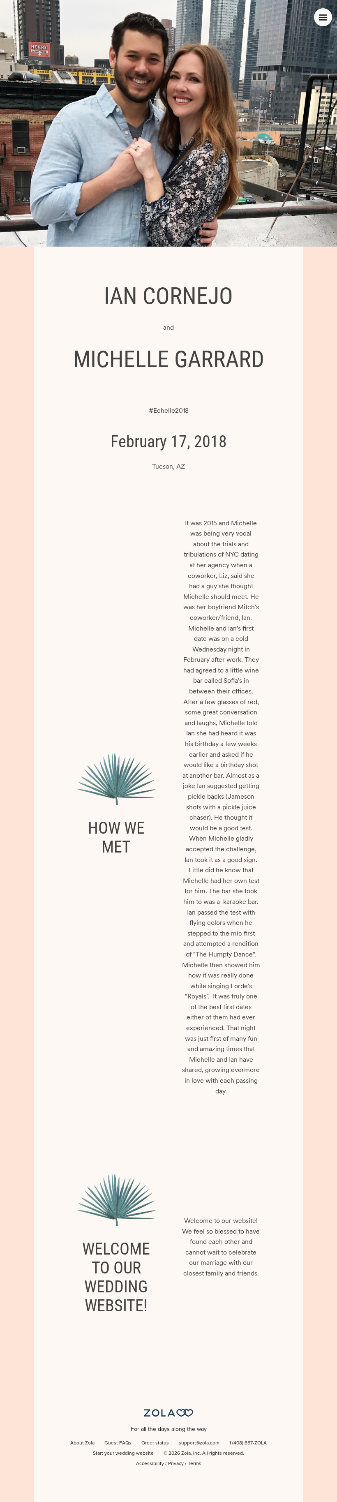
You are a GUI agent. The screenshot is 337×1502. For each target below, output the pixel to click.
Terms (194, 1463)
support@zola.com (199, 1443)
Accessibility (150, 1463)
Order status (155, 1443)
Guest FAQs (118, 1443)
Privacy (176, 1463)
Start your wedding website (123, 1453)
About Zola (82, 1443)
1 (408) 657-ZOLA (248, 1443)
